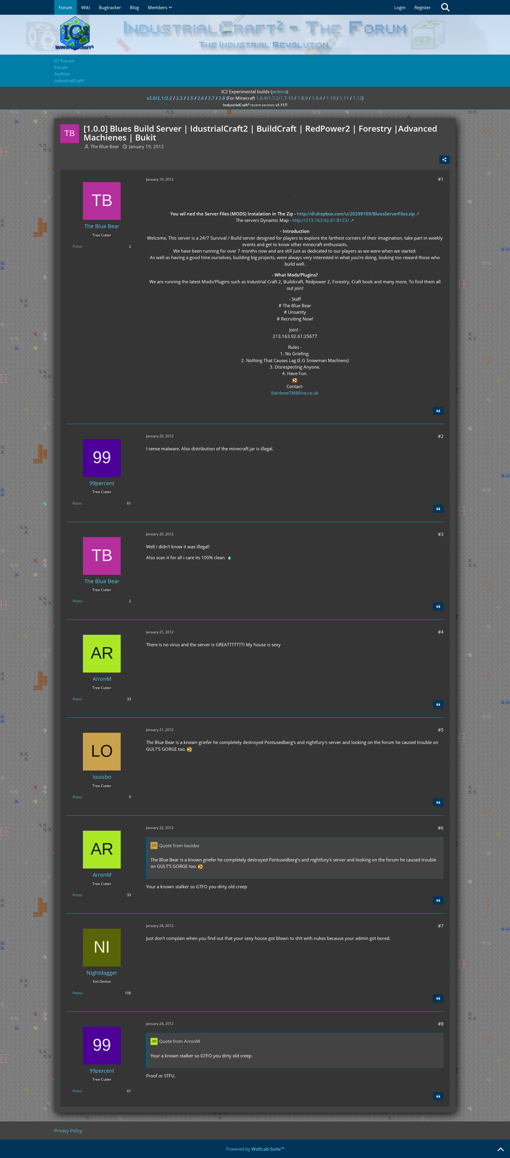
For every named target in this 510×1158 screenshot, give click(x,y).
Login (400, 7)
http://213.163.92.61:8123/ (320, 220)
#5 (441, 730)
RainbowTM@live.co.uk (294, 393)
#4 (441, 632)
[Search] (445, 7)
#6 (441, 828)
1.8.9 (303, 98)
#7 (441, 926)
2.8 (222, 98)
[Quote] (438, 411)
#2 (441, 436)
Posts (77, 246)
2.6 (200, 98)
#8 (441, 1024)
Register (422, 7)
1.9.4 (317, 98)
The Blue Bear (105, 146)
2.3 (179, 98)
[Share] (444, 160)
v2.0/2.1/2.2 (159, 98)
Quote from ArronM (179, 1041)
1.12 (357, 98)
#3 (441, 534)
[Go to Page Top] (500, 1149)
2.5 (190, 98)
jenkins (279, 91)
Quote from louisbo (179, 845)
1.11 (344, 98)
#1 (441, 179)
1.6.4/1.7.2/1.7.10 (274, 98)
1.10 (331, 98)
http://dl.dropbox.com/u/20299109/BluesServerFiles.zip (356, 214)
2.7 (211, 98)
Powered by (255, 1149)
